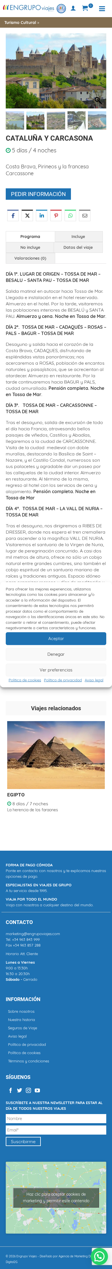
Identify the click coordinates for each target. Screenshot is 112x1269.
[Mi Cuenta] (73, 8)
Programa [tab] (30, 236)
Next (101, 779)
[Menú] (102, 8)
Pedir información (38, 194)
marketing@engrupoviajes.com (33, 933)
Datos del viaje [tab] (78, 247)
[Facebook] (11, 1090)
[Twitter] (20, 1090)
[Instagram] (28, 1090)
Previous (11, 779)
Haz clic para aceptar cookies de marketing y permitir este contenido (56, 1197)
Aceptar (56, 638)
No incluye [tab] (30, 247)
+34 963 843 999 (26, 939)
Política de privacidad (63, 679)
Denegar (56, 654)
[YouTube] (37, 1090)
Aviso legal (94, 679)
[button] (99, 74)
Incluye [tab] (78, 236)
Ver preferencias (56, 670)
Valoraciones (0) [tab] (30, 258)
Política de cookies (25, 679)
